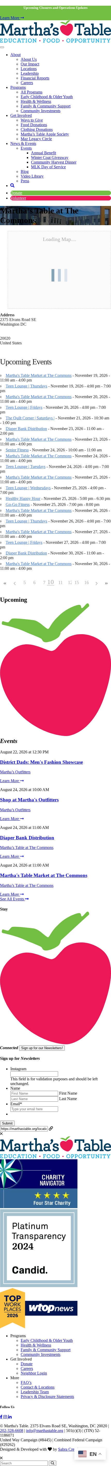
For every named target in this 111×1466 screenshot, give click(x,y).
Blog (25, 171)
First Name (68, 1093)
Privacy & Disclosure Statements (47, 1396)
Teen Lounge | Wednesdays (28, 488)
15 (76, 582)
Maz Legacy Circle (36, 139)
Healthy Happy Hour (23, 498)
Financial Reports (35, 78)
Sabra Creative (70, 1449)
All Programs (31, 92)
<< (5, 583)
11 (60, 582)
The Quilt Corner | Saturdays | (30, 418)
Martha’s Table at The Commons (26, 847)
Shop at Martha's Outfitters (29, 799)
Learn (9, 781)
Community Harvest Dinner (53, 162)
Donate (16, 193)
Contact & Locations (37, 1387)
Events (26, 148)
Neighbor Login (34, 1373)
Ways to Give (32, 120)
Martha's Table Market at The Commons (39, 375)
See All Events (12, 899)
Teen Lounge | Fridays (24, 407)
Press (25, 181)
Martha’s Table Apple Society (45, 134)
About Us (29, 59)
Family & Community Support (45, 106)
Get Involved (21, 115)
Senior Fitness (17, 450)
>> (106, 583)
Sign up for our (42, 1048)
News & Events (23, 143)
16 (86, 582)
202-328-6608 (11, 1430)
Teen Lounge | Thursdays (26, 386)
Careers (27, 83)
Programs (18, 87)
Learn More (10, 18)
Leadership (30, 73)
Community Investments (40, 111)
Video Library (32, 176)
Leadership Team (35, 1392)
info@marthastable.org (44, 1430)
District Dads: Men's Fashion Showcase (41, 762)
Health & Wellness (36, 101)
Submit (7, 1123)
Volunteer (18, 198)
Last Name (68, 1098)
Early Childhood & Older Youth (47, 97)
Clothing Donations (37, 129)
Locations (29, 68)
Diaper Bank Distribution (26, 428)
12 (70, 582)
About (15, 54)
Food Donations (34, 125)
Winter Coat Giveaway (49, 157)
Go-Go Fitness (18, 504)
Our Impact (30, 64)
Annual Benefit (43, 153)
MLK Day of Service (48, 167)
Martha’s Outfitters (15, 772)
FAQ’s (26, 1382)
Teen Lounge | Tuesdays (25, 466)
